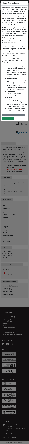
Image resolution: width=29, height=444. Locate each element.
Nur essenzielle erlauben (7, 115)
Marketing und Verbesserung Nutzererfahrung (15, 93)
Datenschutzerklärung (10, 43)
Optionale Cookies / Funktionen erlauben (13, 61)
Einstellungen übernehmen (19, 115)
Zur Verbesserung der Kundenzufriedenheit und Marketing (17, 109)
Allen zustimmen (8, 118)
